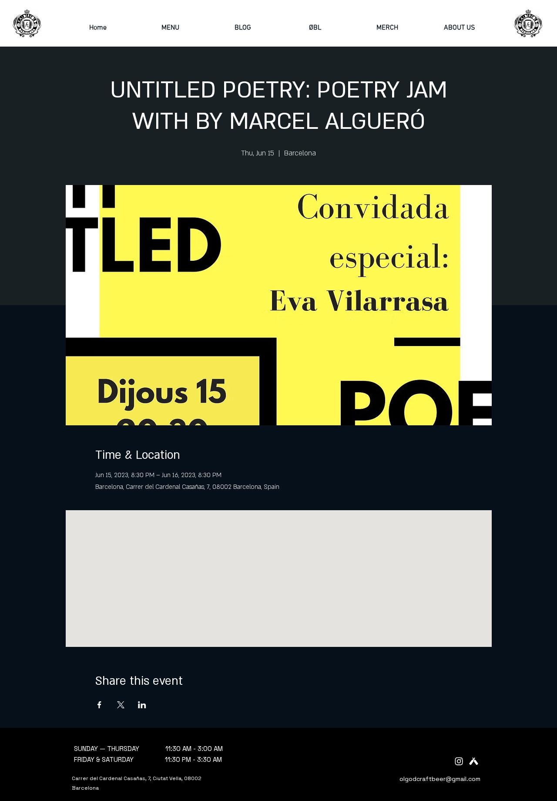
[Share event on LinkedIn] (142, 704)
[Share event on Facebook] (99, 704)
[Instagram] (459, 761)
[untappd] (473, 761)
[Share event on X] (121, 704)
